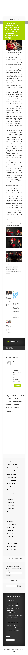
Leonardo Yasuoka (11, 496)
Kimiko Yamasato (11, 524)
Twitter (12, 348)
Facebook (9, 348)
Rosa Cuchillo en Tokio (13, 622)
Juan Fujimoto (10, 490)
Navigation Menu (14, 19)
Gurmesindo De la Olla (12, 468)
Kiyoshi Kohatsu (11, 499)
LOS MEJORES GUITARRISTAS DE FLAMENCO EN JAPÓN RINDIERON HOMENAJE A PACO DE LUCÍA (9, 300)
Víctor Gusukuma (11, 474)
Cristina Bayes (10, 505)
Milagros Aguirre (11, 480)
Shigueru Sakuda (11, 477)
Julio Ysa (9, 518)
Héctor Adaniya (11, 540)
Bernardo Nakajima (12, 543)
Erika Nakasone (11, 508)
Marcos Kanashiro (12, 471)
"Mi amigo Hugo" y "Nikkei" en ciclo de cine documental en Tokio (9, 327)
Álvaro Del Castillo (11, 546)
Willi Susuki (10, 537)
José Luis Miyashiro (12, 493)
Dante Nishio (10, 461)
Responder (17, 385)
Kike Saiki (9, 515)
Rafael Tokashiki (11, 512)
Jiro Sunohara (10, 521)
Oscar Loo (9, 486)
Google (7, 348)
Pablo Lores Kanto (11, 502)
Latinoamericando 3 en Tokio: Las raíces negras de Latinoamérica (14, 617)
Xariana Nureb (11, 483)
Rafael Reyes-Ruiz (11, 549)
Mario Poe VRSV (11, 527)
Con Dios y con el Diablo (13, 464)
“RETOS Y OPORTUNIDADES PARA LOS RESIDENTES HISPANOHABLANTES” (13, 610)
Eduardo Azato (11, 530)
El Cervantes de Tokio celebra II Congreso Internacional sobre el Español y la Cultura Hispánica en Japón (16, 309)
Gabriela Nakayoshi (12, 534)
